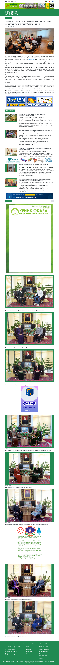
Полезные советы (44, 649)
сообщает (32, 59)
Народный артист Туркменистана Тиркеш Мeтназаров (18, 348)
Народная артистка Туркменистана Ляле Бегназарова (18, 487)
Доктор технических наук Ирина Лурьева (15, 636)
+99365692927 (11, 649)
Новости (29, 651)
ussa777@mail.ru (12, 651)
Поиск (41, 658)
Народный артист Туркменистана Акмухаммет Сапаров (19, 599)
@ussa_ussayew (12, 654)
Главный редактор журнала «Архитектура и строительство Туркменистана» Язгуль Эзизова (28, 450)
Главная (28, 647)
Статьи (28, 654)
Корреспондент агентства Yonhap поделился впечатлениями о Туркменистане (24, 310)
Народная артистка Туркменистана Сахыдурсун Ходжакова (19, 385)
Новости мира (43, 651)
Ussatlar (8, 201)
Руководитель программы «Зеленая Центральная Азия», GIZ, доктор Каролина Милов (26, 524)
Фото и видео (43, 647)
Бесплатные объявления (43, 655)
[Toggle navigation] (51, 12)
